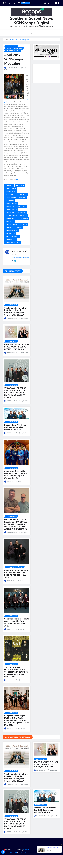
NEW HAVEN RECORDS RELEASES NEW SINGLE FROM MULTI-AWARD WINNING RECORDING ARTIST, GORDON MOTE (15, 524)
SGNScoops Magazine (13, 236)
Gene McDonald (11, 197)
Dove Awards (23, 194)
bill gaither (10, 185)
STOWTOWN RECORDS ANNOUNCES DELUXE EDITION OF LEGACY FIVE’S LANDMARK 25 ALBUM (15, 392)
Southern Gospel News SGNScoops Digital (31, 20)
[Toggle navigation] (31, 32)
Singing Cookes (11, 239)
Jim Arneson (10, 206)
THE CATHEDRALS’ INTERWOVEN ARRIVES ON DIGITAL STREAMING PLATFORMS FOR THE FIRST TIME (16, 672)
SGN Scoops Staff (12, 67)
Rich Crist (24, 224)
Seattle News (13, 852)
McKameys (24, 215)
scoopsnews (10, 481)
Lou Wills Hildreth (12, 215)
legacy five (22, 212)
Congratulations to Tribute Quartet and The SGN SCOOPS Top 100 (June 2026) (16, 622)
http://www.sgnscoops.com (20, 257)
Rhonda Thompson (12, 224)
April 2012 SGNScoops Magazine (19, 39)
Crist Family (20, 185)
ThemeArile (22, 852)
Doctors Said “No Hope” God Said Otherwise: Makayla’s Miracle (15, 427)
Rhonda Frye (10, 221)
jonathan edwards (12, 209)
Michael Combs (11, 218)
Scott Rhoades (11, 233)
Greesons (22, 197)
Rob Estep (9, 227)
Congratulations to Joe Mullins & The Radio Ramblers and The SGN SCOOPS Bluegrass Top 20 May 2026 (16, 720)
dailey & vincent (11, 188)
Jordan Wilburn (11, 212)
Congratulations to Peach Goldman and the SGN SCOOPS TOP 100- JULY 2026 (16, 573)
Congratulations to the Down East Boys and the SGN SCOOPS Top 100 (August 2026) (15, 474)
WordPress (26, 850)
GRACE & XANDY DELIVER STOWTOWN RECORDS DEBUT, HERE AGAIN (16, 346)
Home (6, 39)
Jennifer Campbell (12, 203)
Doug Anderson (11, 194)
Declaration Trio (11, 191)
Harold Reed (10, 200)
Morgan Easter (24, 218)
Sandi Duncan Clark (12, 230)
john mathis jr (22, 206)
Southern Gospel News (13, 242)
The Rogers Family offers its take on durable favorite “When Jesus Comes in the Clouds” (16, 311)
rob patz (19, 227)
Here (17, 179)
